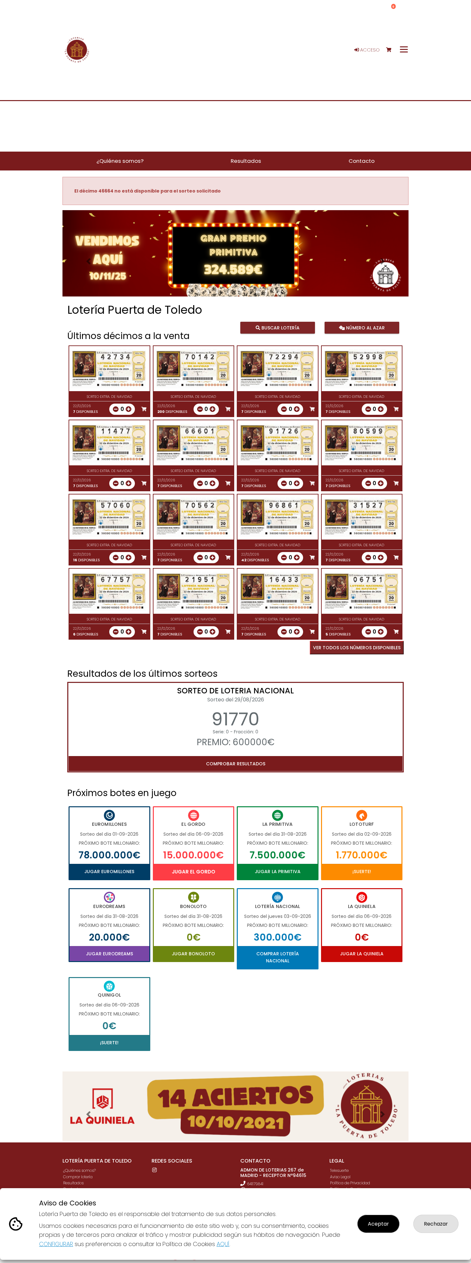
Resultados (73, 1183)
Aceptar (378, 1223)
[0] (391, 50)
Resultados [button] (246, 161)
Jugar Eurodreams (109, 954)
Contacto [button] (362, 161)
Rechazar (436, 1223)
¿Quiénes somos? (79, 1170)
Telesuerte (339, 1170)
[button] (88, 261)
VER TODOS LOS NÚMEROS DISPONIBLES (357, 647)
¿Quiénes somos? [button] (120, 161)
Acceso (369, 50)
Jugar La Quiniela (362, 954)
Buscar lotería (280, 328)
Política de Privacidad (350, 1183)
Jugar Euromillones (109, 871)
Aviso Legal (340, 1177)
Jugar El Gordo (193, 871)
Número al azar (364, 328)
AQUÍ (223, 1244)
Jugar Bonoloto (193, 954)
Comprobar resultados (235, 764)
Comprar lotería (78, 1177)
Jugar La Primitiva (278, 871)
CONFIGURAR (56, 1244)
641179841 (255, 1184)
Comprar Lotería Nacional (277, 957)
